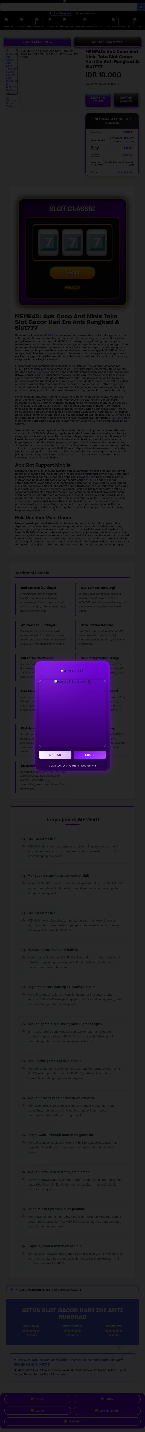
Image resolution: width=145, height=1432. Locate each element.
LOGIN (90, 754)
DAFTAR (55, 754)
